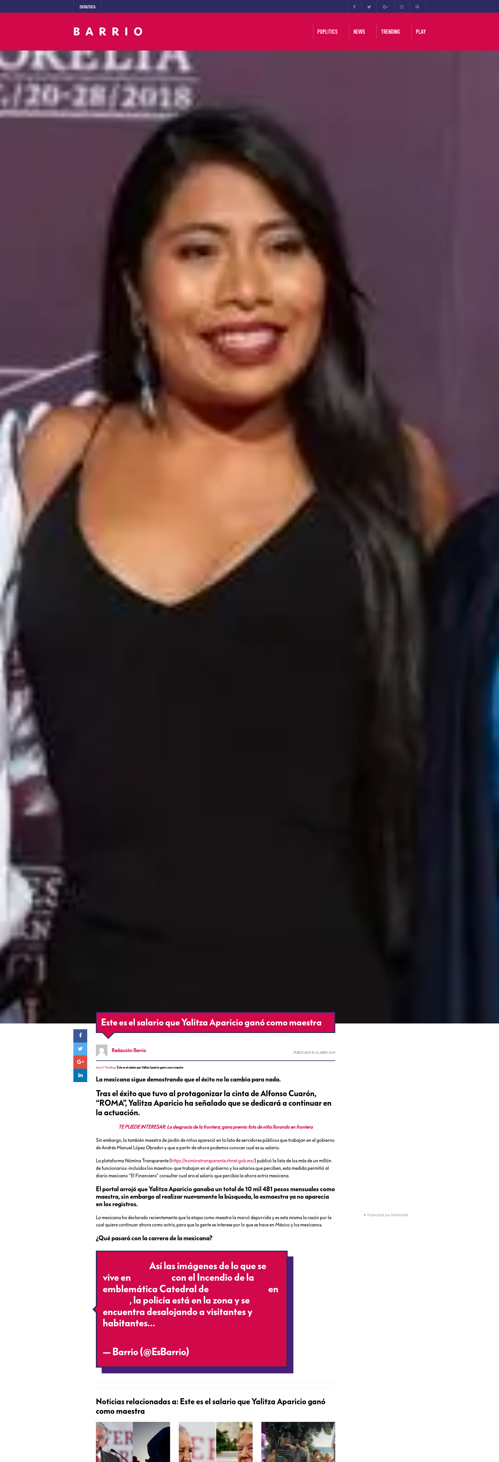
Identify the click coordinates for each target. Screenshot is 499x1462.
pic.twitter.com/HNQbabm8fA (166, 1334)
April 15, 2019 (218, 1352)
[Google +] (385, 6)
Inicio (99, 1067)
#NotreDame (239, 1289)
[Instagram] (401, 6)
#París (116, 1300)
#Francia (151, 1277)
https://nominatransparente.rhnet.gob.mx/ (213, 1160)
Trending (110, 1067)
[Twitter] (369, 6)
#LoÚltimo (125, 1266)
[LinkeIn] (80, 1075)
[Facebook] (354, 6)
